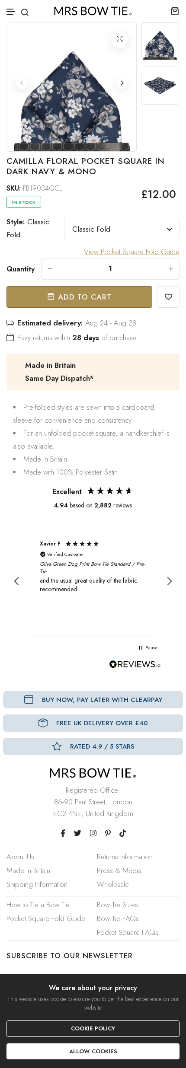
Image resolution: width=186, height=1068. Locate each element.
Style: (27, 228)
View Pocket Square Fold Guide (132, 251)
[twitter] (77, 833)
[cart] (175, 10)
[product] (119, 39)
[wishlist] (168, 297)
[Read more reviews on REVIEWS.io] (135, 666)
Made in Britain (28, 870)
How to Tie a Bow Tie (38, 904)
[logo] (93, 11)
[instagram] (93, 833)
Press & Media (119, 870)
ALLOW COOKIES (93, 1051)
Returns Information (125, 856)
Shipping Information (36, 884)
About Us (20, 856)
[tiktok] (122, 833)
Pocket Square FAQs (127, 932)
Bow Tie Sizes (117, 904)
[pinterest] (108, 833)
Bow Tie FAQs (118, 918)
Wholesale (113, 884)
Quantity (20, 269)
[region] (93, 581)
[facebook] (63, 833)
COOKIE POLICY (93, 1028)
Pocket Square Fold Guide (45, 918)
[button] (11, 12)
